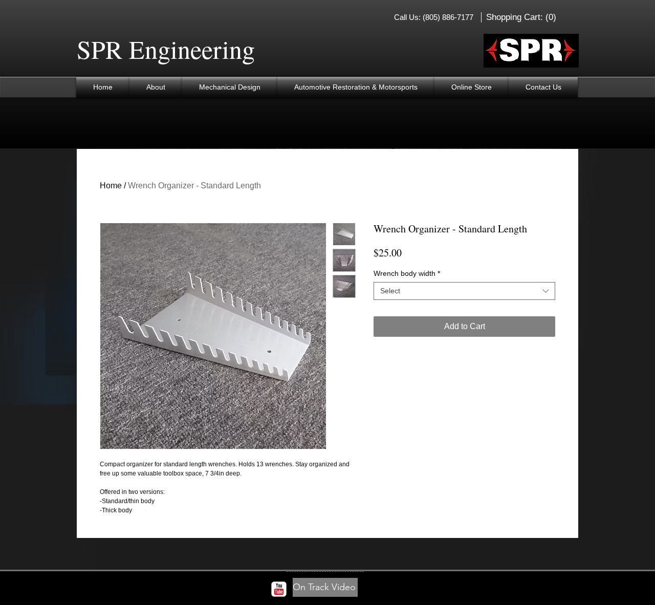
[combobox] (464, 291)
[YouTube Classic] (279, 589)
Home (111, 185)
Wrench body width (407, 273)
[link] (522, 17)
